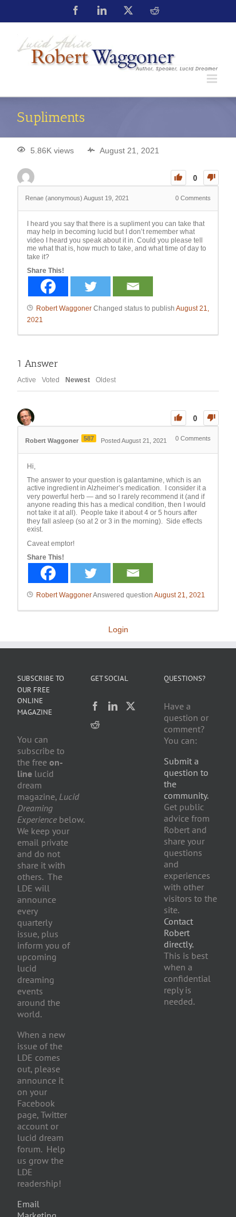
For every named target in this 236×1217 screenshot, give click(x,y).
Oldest (106, 380)
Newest (77, 380)
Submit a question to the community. (186, 778)
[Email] (133, 286)
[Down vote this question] (211, 177)
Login (118, 629)
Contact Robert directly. (179, 932)
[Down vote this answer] (211, 418)
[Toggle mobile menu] (213, 79)
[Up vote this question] (178, 177)
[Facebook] (48, 286)
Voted (51, 380)
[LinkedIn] (112, 706)
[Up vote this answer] (178, 418)
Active (26, 380)
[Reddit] (95, 724)
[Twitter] (90, 286)
